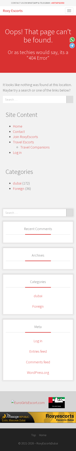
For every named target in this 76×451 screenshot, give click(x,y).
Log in (17, 152)
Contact (19, 131)
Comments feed (38, 362)
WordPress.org (38, 372)
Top (33, 435)
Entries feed (38, 351)
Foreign (18, 188)
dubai (17, 183)
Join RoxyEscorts (25, 136)
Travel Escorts (23, 142)
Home (17, 126)
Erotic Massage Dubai (13, 420)
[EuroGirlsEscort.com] (28, 402)
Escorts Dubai (56, 406)
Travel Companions (35, 147)
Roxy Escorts (13, 10)
